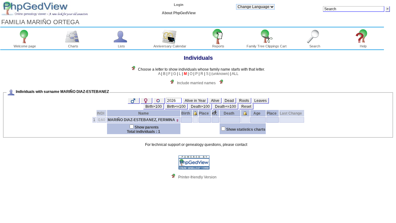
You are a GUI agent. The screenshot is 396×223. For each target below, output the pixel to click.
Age (256, 113)
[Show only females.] (146, 101)
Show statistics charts (245, 129)
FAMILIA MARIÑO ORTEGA (40, 22)
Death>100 (200, 106)
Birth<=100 (176, 106)
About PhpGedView (179, 13)
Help (363, 46)
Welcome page (25, 46)
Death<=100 (225, 106)
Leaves (260, 100)
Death (229, 113)
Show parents (147, 127)
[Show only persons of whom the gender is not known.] (159, 101)
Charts (73, 46)
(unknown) (220, 74)
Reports (218, 46)
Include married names (196, 83)
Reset (246, 106)
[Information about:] (222, 83)
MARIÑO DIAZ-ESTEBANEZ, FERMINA (141, 120)
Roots (244, 100)
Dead (229, 100)
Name (143, 113)
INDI (100, 113)
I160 (101, 120)
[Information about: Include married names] (173, 83)
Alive (215, 100)
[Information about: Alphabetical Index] (134, 69)
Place (204, 113)
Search (314, 46)
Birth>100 (153, 106)
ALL (235, 74)
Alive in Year (195, 100)
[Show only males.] (134, 101)
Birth (185, 113)
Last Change (291, 113)
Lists (121, 46)
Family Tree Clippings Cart (266, 46)
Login (178, 5)
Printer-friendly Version (197, 177)
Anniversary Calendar (169, 46)
